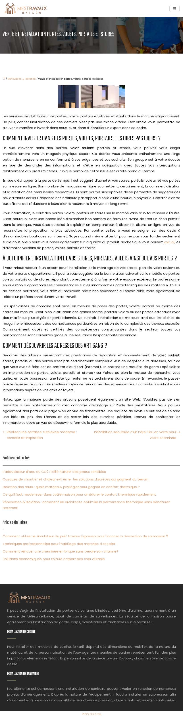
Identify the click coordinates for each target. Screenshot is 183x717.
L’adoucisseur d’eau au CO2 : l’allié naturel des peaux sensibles (54, 471)
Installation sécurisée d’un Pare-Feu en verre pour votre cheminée (135, 435)
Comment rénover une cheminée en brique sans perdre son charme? (60, 551)
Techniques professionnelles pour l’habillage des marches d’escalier (59, 543)
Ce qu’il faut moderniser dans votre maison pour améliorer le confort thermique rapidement (79, 494)
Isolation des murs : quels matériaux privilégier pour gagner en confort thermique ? (71, 486)
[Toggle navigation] (174, 8)
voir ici (169, 242)
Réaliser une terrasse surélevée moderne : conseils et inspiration (42, 435)
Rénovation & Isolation (22, 79)
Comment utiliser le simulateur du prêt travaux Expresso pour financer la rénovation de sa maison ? (85, 536)
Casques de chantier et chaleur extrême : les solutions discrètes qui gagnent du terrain (75, 479)
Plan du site (91, 714)
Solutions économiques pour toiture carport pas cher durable (54, 559)
